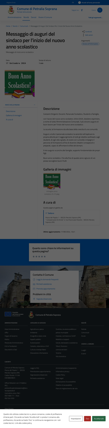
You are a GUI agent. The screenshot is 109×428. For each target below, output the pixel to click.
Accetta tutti (99, 418)
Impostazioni (76, 418)
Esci (87, 418)
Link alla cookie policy (23, 423)
